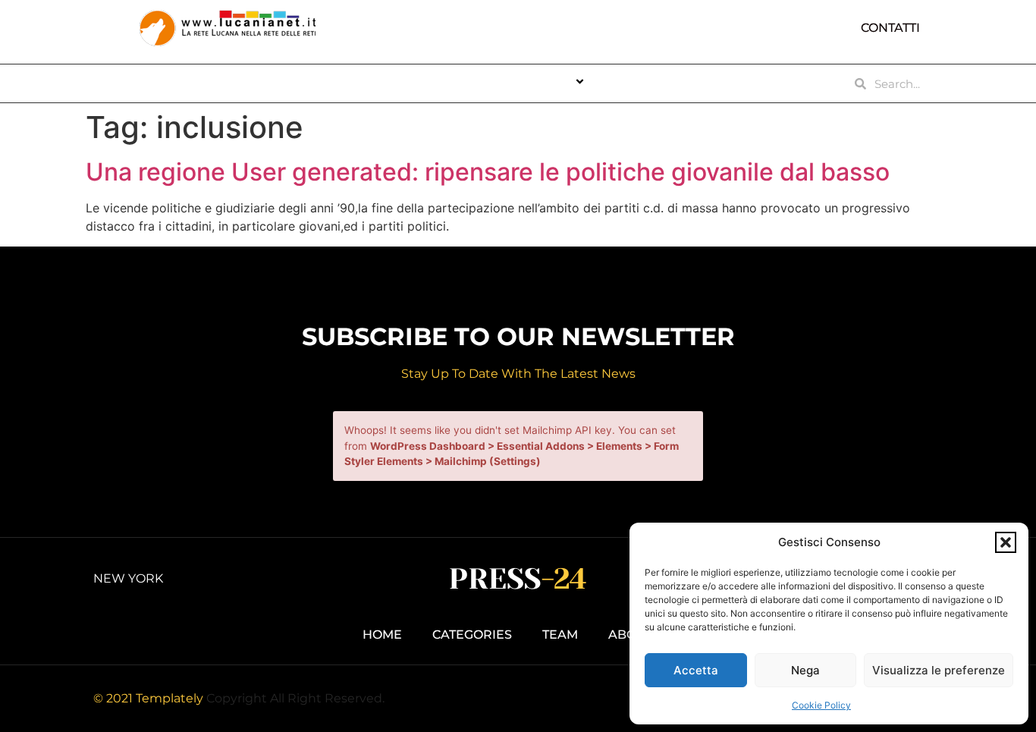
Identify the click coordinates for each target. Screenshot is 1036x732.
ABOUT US (437, 83)
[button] (1005, 542)
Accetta (695, 670)
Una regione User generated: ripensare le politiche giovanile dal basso (488, 172)
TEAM (635, 83)
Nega (805, 670)
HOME (361, 83)
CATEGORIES (532, 83)
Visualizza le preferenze (938, 670)
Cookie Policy (821, 705)
